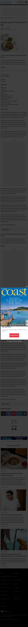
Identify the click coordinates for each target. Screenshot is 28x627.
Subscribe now (14, 335)
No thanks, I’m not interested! (14, 341)
